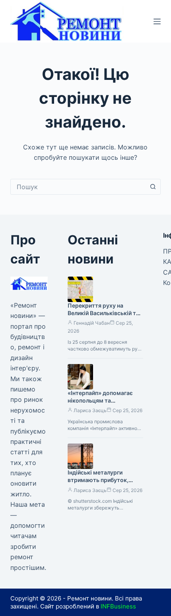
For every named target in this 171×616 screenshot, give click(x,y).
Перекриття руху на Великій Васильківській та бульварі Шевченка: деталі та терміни (104, 316)
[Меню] (157, 21)
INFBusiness (118, 606)
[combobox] (78, 187)
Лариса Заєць (90, 410)
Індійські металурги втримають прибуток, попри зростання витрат (101, 480)
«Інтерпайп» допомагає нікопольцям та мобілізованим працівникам (100, 404)
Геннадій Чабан (92, 323)
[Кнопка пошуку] (152, 186)
